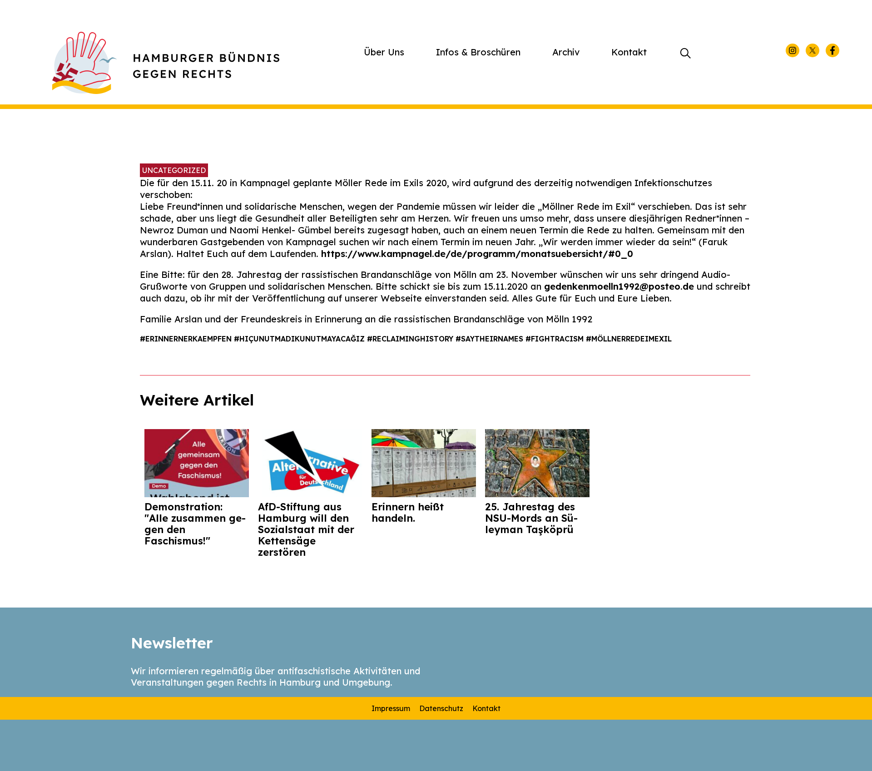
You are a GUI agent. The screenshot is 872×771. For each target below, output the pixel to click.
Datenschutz (441, 708)
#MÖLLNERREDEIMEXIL (629, 338)
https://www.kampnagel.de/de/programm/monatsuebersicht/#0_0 (477, 253)
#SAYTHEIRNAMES (490, 338)
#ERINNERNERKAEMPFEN (187, 338)
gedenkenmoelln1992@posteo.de (619, 286)
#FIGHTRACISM (555, 338)
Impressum (391, 708)
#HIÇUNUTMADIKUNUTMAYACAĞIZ (300, 338)
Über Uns (384, 52)
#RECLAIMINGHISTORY (411, 338)
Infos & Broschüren (478, 52)
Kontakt (629, 52)
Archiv (566, 52)
